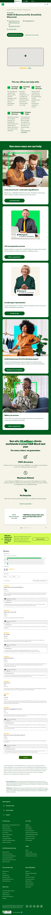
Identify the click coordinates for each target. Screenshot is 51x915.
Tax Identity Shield (6, 838)
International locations (7, 896)
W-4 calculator (29, 840)
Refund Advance (6, 881)
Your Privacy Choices (16, 912)
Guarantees (28, 886)
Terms (27, 850)
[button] (45, 4)
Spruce (4, 873)
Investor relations (30, 883)
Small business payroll (7, 857)
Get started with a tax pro (15, 35)
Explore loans (5, 871)
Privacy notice (29, 852)
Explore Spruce (40, 539)
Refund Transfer (6, 877)
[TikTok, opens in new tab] (27, 906)
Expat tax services (6, 842)
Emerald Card (5, 875)
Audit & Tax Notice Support (8, 840)
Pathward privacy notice (31, 855)
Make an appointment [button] (14, 257)
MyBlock (27, 824)
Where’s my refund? (30, 838)
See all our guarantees (25, 503)
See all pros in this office (31, 35)
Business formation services (9, 859)
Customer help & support (8, 890)
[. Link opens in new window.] (6, 912)
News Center (29, 881)
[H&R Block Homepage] (18, 1)
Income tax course (30, 879)
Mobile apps (28, 826)
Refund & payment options (32, 834)
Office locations (6, 894)
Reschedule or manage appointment (11, 824)
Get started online (14, 200)
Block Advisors (5, 852)
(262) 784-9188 (12, 29)
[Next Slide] (45, 527)
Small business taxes (7, 854)
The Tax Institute (29, 885)
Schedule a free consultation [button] (14, 369)
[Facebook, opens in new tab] (30, 906)
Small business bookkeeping (9, 855)
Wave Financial (6, 861)
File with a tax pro (6, 828)
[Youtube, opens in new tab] (37, 906)
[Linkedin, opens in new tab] (41, 906)
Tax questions (5, 892)
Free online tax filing (7, 830)
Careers (27, 875)
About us (28, 871)
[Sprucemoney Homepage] (33, 1)
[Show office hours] (34, 20)
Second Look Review (7, 834)
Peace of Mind (5, 836)
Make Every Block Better (31, 873)
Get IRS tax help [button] (14, 313)
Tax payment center (30, 836)
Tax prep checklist (30, 830)
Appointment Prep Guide (31, 832)
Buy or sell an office (30, 877)
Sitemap (4, 898)
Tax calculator (29, 828)
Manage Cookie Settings (31, 854)
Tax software (5, 832)
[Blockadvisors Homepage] (25, 1)
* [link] (19, 538)
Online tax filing (6, 826)
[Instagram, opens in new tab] (34, 906)
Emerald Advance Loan (7, 879)
